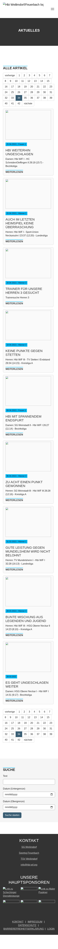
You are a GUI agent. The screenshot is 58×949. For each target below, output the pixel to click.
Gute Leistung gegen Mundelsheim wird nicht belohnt (28, 551)
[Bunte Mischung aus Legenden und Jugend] (28, 593)
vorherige (10, 75)
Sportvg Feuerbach (29, 853)
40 (6, 103)
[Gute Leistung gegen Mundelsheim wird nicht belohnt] (28, 523)
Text (5, 776)
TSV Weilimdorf (29, 859)
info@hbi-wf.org (29, 864)
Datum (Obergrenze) (14, 801)
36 (31, 98)
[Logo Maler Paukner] (47, 893)
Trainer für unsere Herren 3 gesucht (24, 291)
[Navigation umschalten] (52, 9)
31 (51, 92)
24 (6, 92)
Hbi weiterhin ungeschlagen (19, 152)
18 (19, 86)
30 (44, 92)
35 (25, 98)
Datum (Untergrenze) (14, 788)
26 (19, 92)
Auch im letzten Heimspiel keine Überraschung (20, 223)
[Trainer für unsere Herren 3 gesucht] (28, 265)
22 (44, 86)
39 (51, 98)
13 (35, 81)
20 (31, 86)
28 (31, 92)
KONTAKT (17, 921)
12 (29, 81)
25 (12, 92)
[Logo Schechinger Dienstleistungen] (11, 893)
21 (38, 86)
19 (25, 86)
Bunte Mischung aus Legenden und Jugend (26, 619)
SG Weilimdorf (29, 847)
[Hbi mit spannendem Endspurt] (28, 392)
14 (41, 81)
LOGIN (51, 929)
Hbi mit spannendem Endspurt (23, 418)
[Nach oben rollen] (51, 942)
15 (48, 81)
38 (44, 98)
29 (38, 92)
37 (38, 98)
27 (25, 92)
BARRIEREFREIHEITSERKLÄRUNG (23, 929)
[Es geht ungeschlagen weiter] (28, 658)
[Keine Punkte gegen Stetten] (28, 327)
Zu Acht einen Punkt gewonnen (24, 484)
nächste (28, 103)
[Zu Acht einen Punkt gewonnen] (28, 458)
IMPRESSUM (35, 921)
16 (6, 86)
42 (19, 103)
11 (22, 81)
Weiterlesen (14, 172)
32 (6, 98)
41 (12, 103)
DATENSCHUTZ (27, 925)
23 (51, 86)
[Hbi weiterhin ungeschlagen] (28, 126)
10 (16, 81)
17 (12, 86)
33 (12, 98)
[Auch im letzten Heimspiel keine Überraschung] (28, 195)
